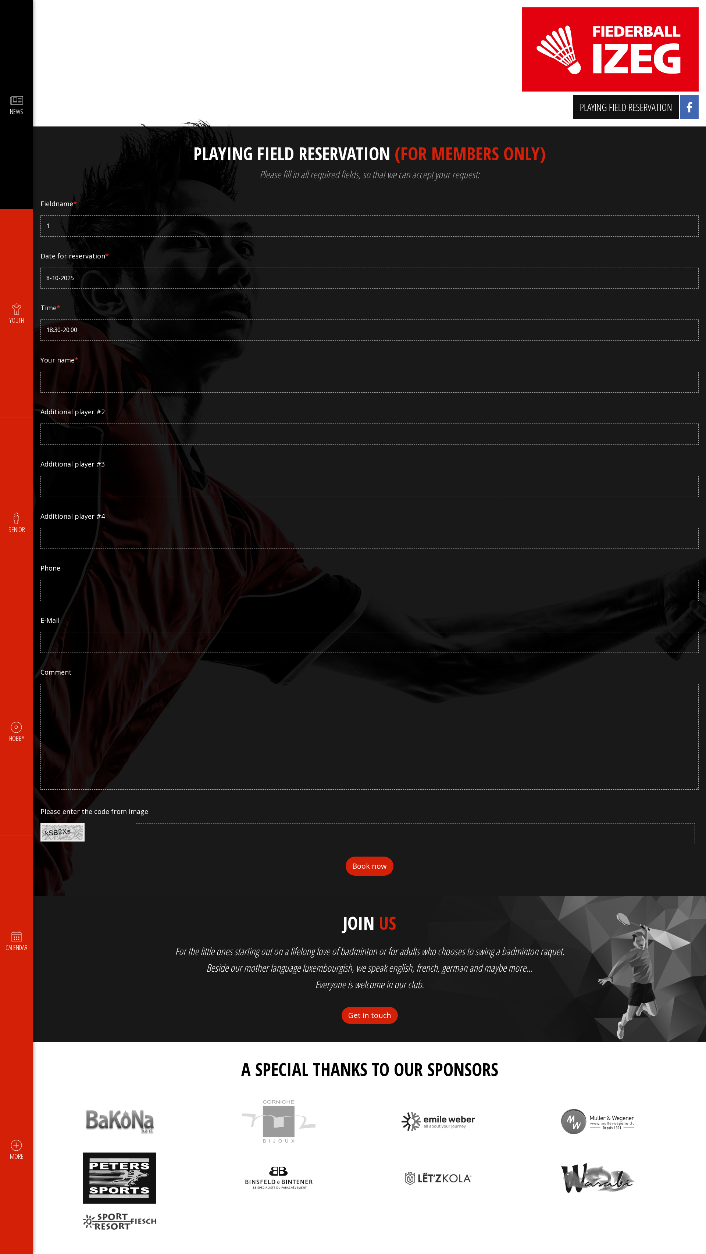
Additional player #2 (72, 411)
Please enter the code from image (94, 811)
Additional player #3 (72, 464)
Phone (50, 568)
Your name (59, 360)
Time (50, 307)
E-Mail (50, 620)
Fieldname (58, 203)
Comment (56, 672)
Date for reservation (74, 255)
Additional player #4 (72, 516)
